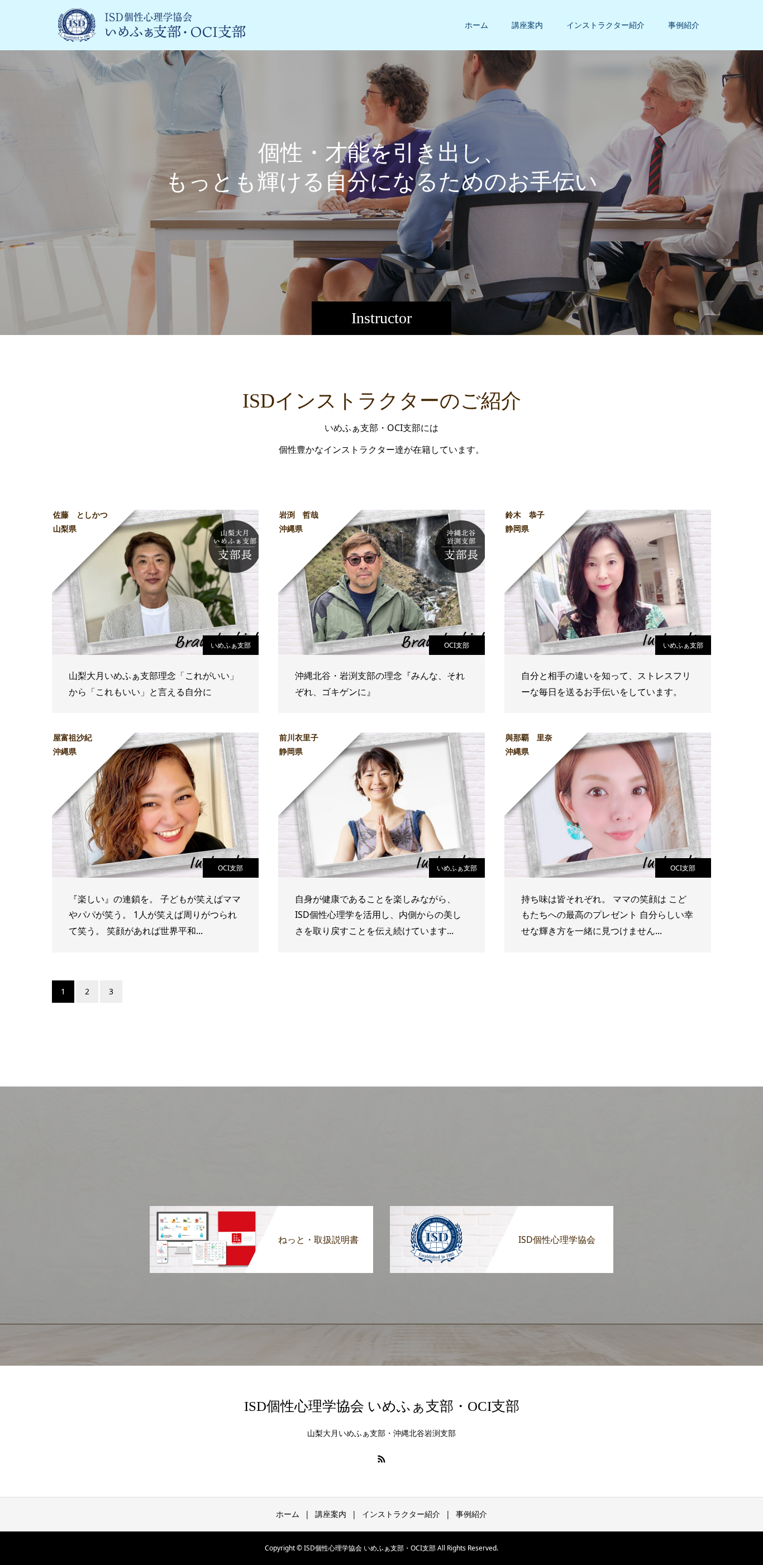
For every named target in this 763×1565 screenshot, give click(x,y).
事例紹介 (683, 25)
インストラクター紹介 (605, 25)
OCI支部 (456, 645)
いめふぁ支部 (231, 645)
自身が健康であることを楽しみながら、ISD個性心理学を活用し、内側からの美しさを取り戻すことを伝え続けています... (378, 915)
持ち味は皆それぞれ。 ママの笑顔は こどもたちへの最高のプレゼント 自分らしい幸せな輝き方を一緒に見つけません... (607, 915)
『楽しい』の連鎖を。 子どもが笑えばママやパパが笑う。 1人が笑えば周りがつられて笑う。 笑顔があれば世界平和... (155, 915)
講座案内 (527, 25)
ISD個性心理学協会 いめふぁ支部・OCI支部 (381, 1406)
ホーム (476, 25)
